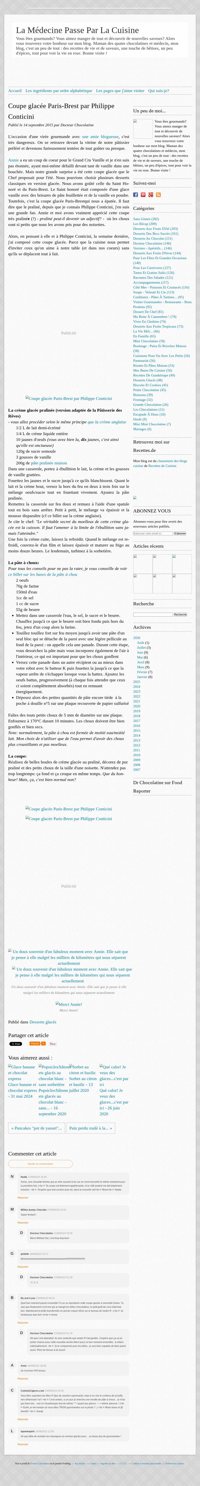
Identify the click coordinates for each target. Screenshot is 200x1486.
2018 (136, 716)
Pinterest (143, 194)
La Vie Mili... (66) (146, 331)
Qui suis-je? (158, 90)
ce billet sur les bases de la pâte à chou (42, 574)
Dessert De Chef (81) (148, 312)
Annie (14, 160)
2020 (136, 706)
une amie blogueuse (100, 136)
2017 (136, 721)
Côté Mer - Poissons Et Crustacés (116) (161, 287)
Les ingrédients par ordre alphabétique (59, 90)
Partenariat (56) (144, 361)
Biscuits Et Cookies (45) (150, 385)
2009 (136, 760)
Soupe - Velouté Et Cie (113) (153, 292)
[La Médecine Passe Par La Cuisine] (143, 129)
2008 (136, 765)
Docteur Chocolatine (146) (152, 243)
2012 (136, 745)
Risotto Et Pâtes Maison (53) (153, 365)
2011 (136, 750)
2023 (136, 691)
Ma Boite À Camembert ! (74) (154, 317)
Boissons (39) (143, 395)
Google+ (150, 194)
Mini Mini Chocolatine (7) (152, 424)
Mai (140, 657)
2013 (136, 740)
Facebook (135, 194)
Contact (92, 1463)
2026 (136, 638)
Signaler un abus (108, 1463)
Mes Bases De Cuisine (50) (152, 370)
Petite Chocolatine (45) (149, 390)
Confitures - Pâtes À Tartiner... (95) (158, 297)
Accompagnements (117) (151, 282)
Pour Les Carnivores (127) (152, 268)
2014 (136, 735)
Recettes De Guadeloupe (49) (154, 375)
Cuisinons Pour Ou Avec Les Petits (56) (161, 356)
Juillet (141, 647)
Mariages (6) (142, 429)
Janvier (142, 677)
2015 (136, 731)
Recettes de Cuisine (162, 466)
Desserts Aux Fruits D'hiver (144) (157, 253)
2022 (136, 696)
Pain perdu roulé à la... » (90, 1128)
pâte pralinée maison (49, 462)
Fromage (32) (143, 400)
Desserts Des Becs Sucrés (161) (155, 234)
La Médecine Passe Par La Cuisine (77, 30)
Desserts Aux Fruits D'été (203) (155, 229)
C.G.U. (124, 1463)
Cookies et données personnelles (146, 1463)
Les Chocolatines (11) (148, 409)
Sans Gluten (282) (146, 219)
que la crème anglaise (107, 421)
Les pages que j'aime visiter (120, 90)
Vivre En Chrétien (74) (149, 321)
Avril (140, 662)
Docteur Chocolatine (39, 1463)
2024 (136, 687)
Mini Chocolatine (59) (149, 341)
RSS (158, 194)
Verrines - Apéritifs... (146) (152, 248)
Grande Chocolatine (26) (150, 405)
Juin (140, 652)
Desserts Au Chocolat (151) (152, 238)
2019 (136, 711)
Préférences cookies (175, 1463)
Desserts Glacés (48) (147, 380)
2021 (136, 701)
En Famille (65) (144, 336)
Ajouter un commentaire (40, 1164)
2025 (136, 682)
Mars (140, 667)
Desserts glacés (42, 1021)
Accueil (15, 90)
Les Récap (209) (145, 224)
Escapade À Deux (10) (149, 414)
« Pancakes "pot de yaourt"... (36, 1128)
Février (142, 672)
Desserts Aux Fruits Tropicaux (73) (158, 326)
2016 (136, 726)
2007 (136, 770)
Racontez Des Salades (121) (153, 277)
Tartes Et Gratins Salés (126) (153, 273)
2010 (136, 755)
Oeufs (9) (140, 419)
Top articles (80, 1463)
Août (140, 643)
